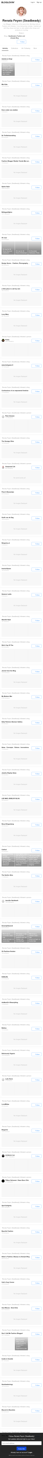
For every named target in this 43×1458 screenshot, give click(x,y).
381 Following (25, 48)
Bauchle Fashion (7, 1231)
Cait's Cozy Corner (8, 1282)
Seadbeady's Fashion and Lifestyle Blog (16, 37)
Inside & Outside (7, 1359)
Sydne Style (6, 187)
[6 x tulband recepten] (34, 961)
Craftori (4, 849)
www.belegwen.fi (7, 365)
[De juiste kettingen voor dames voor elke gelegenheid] (8, 655)
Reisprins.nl (6, 543)
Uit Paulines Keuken (8, 951)
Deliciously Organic (8, 1053)
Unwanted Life (10, 467)
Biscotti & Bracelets (8, 1410)
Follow (22, 42)
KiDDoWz (5, 977)
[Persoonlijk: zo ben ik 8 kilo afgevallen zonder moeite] (8, 961)
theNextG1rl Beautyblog (10, 1002)
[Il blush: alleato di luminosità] (8, 1343)
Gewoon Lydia (6, 594)
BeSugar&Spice (7, 212)
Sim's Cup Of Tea (7, 645)
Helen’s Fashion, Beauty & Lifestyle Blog (16, 1257)
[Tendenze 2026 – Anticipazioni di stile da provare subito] (34, 1343)
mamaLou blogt (7, 59)
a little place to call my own (11, 289)
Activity (5, 48)
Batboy (4, 1028)
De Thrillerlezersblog (9, 135)
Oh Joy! (4, 238)
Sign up (39, 2)
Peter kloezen (9, 416)
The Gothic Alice (7, 875)
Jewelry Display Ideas (9, 773)
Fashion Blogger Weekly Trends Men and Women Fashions (22, 161)
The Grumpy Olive (8, 441)
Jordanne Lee (10, 1155)
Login (30, 1452)
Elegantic (5, 1130)
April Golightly (7, 1206)
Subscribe (21, 1449)
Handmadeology (7, 1384)
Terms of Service (30, 1455)
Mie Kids (5, 84)
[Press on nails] (8, 630)
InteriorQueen (6, 568)
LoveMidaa (5, 1104)
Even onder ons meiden (10, 110)
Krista (7, 340)
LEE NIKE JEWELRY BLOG (11, 798)
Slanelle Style (6, 620)
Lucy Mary (5, 314)
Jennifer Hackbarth (11, 900)
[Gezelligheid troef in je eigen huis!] (21, 655)
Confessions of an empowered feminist (15, 390)
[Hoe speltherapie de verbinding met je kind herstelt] (34, 655)
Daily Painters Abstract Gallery (12, 722)
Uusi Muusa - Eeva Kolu (10, 1308)
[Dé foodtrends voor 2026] (21, 961)
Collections (14, 48)
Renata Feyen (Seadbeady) (11, 56)
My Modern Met (7, 696)
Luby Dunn (9, 1079)
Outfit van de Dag (8, 517)
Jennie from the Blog (9, 671)
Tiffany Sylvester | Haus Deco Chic (17, 1180)
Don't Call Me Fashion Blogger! (12, 1333)
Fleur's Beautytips (8, 492)
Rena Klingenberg (8, 824)
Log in (33, 2)
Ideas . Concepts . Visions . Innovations (15, 747)
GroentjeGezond (7, 926)
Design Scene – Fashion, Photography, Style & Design (20, 263)
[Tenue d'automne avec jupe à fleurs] (21, 630)
